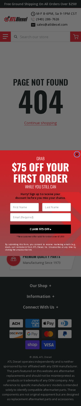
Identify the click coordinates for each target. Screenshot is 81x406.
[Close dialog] (77, 154)
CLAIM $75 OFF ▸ (40, 229)
